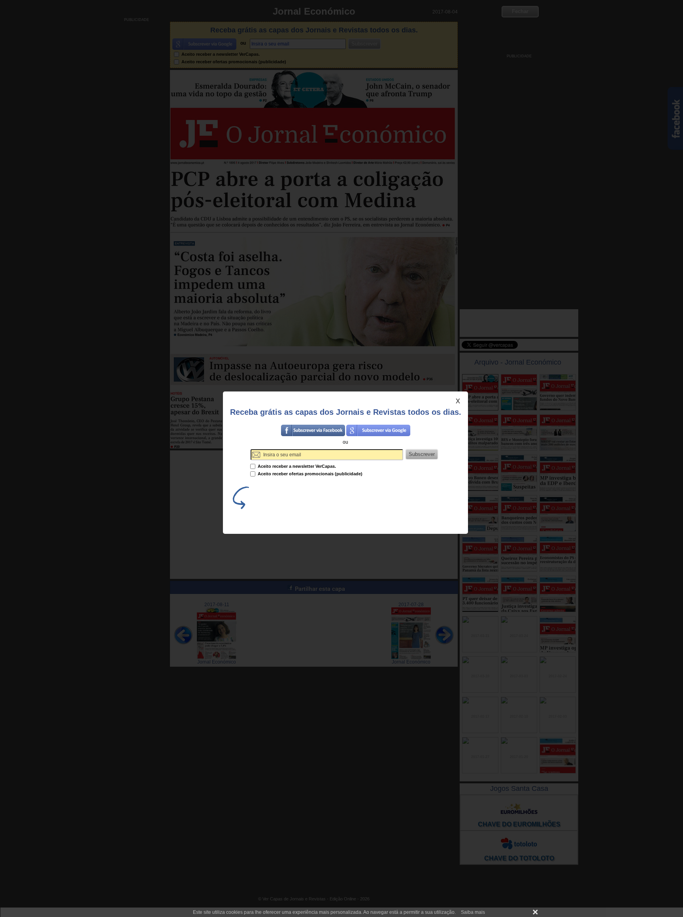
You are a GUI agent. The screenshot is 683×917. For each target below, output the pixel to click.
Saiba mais (473, 912)
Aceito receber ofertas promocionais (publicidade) (309, 473)
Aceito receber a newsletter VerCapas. (296, 466)
